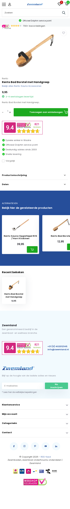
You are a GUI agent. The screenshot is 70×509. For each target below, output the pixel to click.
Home (7, 28)
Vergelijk (10, 160)
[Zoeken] (63, 12)
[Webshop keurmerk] (35, 482)
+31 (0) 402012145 (57, 346)
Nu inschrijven (56, 386)
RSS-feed (46, 456)
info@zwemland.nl (58, 349)
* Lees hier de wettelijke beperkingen (19, 392)
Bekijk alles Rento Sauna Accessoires (21, 86)
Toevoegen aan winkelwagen (46, 112)
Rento (5, 78)
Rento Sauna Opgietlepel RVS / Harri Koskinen (20, 237)
